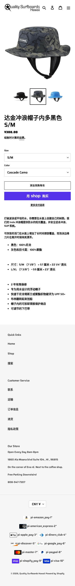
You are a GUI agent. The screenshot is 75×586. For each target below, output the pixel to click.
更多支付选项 (37, 205)
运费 (21, 138)
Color (7, 165)
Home (11, 344)
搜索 (10, 363)
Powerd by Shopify (55, 573)
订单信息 (13, 409)
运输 (10, 399)
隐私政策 (13, 429)
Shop (11, 353)
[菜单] (68, 8)
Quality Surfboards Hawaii (32, 573)
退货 (10, 419)
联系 (10, 389)
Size (6, 150)
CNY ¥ (36, 504)
